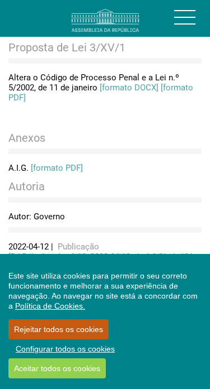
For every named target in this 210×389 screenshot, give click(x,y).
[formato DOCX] (129, 88)
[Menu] (185, 17)
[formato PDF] (57, 168)
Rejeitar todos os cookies (58, 329)
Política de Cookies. (50, 305)
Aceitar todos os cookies (57, 368)
